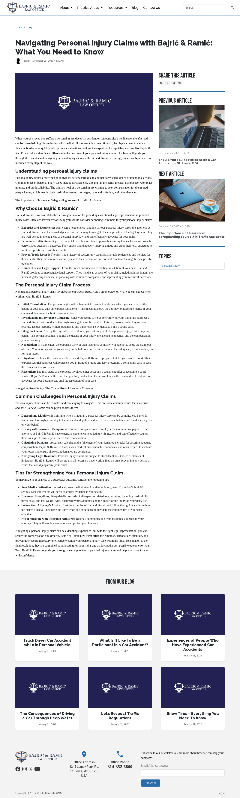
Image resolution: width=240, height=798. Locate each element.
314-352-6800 (120, 766)
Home (19, 27)
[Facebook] (161, 83)
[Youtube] (37, 769)
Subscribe (150, 783)
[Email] (179, 83)
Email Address (149, 765)
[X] (168, 83)
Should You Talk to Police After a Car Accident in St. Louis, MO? (187, 161)
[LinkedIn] (173, 83)
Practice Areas (88, 8)
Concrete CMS (53, 793)
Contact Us (151, 8)
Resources (115, 8)
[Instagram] (24, 769)
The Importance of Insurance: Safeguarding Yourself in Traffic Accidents (192, 235)
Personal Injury (171, 265)
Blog (135, 8)
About (65, 8)
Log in (221, 793)
